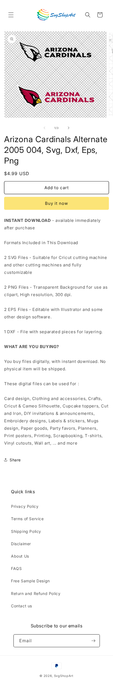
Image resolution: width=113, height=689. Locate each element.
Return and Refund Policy (35, 593)
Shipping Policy (26, 531)
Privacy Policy (24, 506)
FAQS (16, 568)
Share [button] (15, 460)
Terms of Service (27, 518)
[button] (11, 15)
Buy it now (56, 203)
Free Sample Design (30, 580)
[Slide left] (44, 128)
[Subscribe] (93, 640)
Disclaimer (21, 543)
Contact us (21, 605)
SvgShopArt (64, 676)
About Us (20, 556)
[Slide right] (69, 128)
